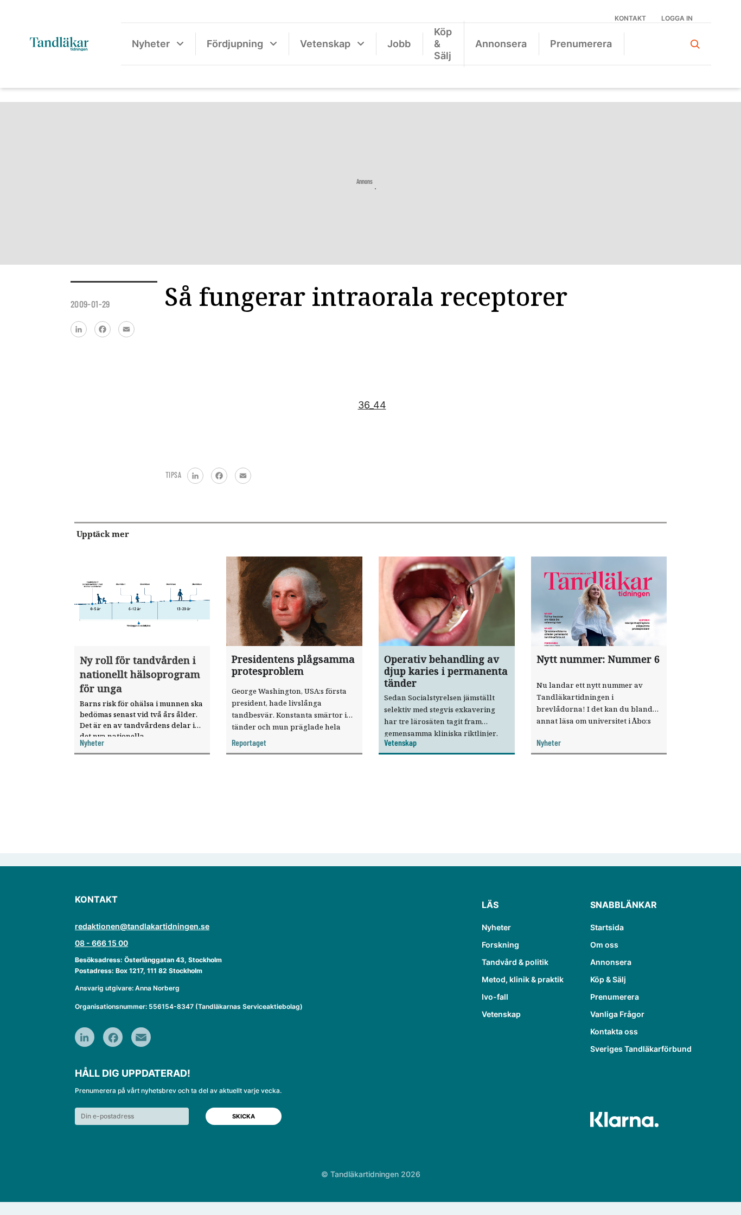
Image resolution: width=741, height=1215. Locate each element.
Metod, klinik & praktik (523, 979)
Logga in (677, 18)
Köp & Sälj (443, 43)
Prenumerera (581, 43)
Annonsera (501, 43)
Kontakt (630, 18)
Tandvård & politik (515, 962)
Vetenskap (325, 43)
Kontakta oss (614, 1031)
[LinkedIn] (79, 329)
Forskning (500, 944)
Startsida (607, 927)
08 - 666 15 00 (101, 943)
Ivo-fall (495, 996)
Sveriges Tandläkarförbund (641, 1048)
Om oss (604, 944)
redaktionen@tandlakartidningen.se (142, 926)
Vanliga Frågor (617, 1014)
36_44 (372, 405)
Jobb (399, 43)
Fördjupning (235, 43)
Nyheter (151, 43)
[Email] (126, 329)
